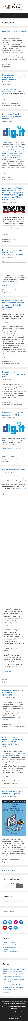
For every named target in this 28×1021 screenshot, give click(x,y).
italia (20, 404)
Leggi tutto (22, 59)
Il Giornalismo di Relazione (13, 469)
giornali (5, 974)
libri (6, 982)
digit (5, 179)
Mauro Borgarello (15, 1011)
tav (22, 987)
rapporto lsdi (14, 783)
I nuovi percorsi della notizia (14, 31)
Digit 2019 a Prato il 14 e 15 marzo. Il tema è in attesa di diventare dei (14, 116)
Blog (23, 969)
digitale (13, 971)
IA (11, 292)
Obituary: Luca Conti (8, 949)
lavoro (22, 979)
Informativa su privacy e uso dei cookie (10, 1017)
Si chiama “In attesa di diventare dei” (12, 142)
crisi (10, 971)
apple (4, 969)
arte (7, 969)
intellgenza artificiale (17, 105)
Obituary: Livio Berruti (9, 942)
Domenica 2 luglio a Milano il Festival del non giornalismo (13, 692)
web (17, 989)
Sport (18, 987)
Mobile (21, 982)
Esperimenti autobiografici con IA (12, 947)
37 (9, 870)
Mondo (16, 103)
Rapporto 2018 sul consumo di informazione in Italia (13, 374)
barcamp (11, 969)
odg (18, 363)
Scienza (15, 987)
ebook (17, 971)
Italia (5, 239)
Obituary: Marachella (9, 954)
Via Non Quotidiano (20, 488)
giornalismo (7, 66)
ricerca (9, 987)
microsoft (14, 982)
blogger (5, 971)
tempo (9, 989)
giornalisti (14, 363)
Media (12, 103)
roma (21, 459)
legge (4, 982)
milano (4, 729)
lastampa (17, 979)
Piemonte (15, 984)
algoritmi (6, 459)
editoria (20, 971)
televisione (5, 989)
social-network (6, 461)
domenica (6, 726)
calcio (8, 971)
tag (21, 987)
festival (12, 726)
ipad (22, 976)
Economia (6, 103)
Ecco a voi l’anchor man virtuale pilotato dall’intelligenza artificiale (12, 252)
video (14, 989)
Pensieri (20, 781)
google (5, 976)
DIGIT (14, 144)
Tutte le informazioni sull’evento (11, 448)
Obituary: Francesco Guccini (11, 945)
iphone (4, 979)
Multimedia (11, 290)
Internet (18, 976)
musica (8, 985)
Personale (7, 64)
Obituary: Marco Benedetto (10, 951)
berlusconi (17, 969)
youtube (6, 992)
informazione (14, 404)
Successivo (15, 870)
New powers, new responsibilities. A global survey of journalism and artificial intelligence (13, 91)
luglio (23, 726)
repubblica (5, 987)
